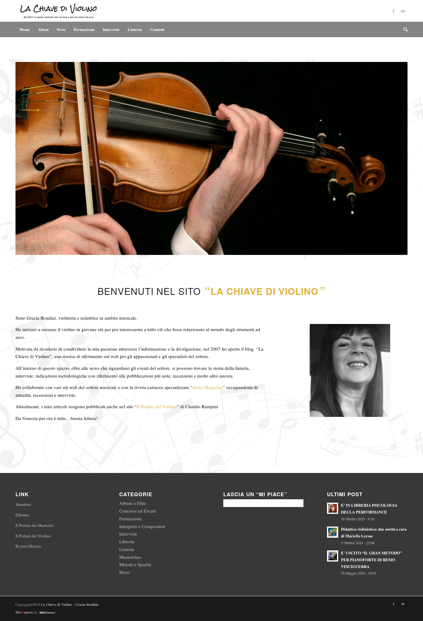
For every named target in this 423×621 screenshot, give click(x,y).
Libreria (126, 541)
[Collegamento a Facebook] (393, 10)
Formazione (130, 518)
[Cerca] (403, 29)
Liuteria (126, 549)
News (124, 572)
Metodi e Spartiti (135, 564)
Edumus (22, 515)
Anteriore (29, 158)
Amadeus (23, 504)
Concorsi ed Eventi (137, 511)
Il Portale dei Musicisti (34, 525)
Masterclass (130, 557)
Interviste (128, 534)
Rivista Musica (28, 546)
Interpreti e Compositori (142, 526)
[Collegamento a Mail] (403, 10)
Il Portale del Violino (157, 406)
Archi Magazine (207, 387)
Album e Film (132, 503)
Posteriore (393, 158)
